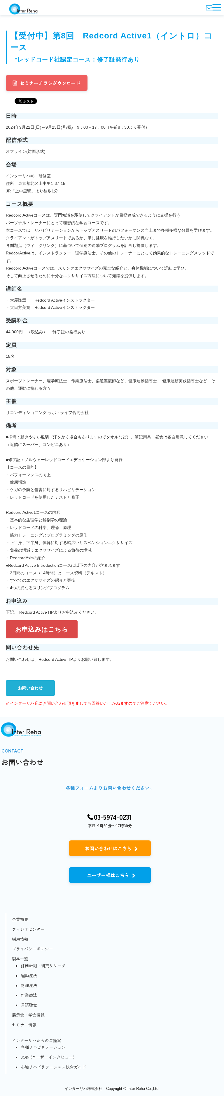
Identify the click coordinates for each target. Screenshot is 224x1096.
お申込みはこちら (41, 629)
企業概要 (20, 919)
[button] (216, 7)
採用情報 (20, 939)
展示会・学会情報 (28, 1015)
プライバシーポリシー (32, 949)
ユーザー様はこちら (108, 875)
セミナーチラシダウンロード (50, 82)
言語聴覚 (29, 1005)
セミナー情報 (24, 1025)
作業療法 (29, 995)
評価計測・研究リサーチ (43, 965)
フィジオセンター (28, 929)
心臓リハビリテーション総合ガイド (53, 1067)
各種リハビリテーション (43, 1047)
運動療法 (29, 975)
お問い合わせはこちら (108, 848)
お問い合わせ (30, 688)
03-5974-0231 (113, 817)
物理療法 (29, 985)
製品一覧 (20, 959)
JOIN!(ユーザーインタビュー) (47, 1057)
